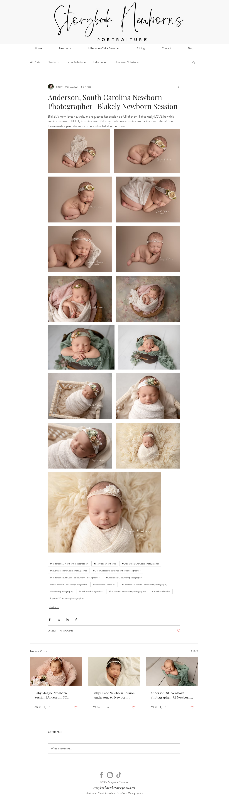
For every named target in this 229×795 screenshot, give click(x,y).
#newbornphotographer (91, 591)
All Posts (35, 62)
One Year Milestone (126, 62)
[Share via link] (76, 619)
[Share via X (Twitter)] (58, 619)
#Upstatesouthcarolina (104, 584)
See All (194, 650)
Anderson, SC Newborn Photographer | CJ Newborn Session (170, 695)
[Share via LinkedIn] (67, 619)
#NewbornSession (161, 591)
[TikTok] (119, 775)
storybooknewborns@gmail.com (114, 787)
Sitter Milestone (76, 62)
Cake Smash (100, 62)
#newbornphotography (61, 591)
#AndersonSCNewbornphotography (124, 577)
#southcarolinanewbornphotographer (68, 570)
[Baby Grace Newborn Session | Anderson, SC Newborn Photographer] (114, 671)
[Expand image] (79, 151)
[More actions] (178, 87)
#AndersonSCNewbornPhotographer (69, 563)
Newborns (53, 62)
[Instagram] (110, 775)
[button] (193, 62)
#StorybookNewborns (105, 563)
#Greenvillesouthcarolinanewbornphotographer (116, 570)
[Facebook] (101, 775)
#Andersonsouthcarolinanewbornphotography (144, 584)
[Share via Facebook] (49, 619)
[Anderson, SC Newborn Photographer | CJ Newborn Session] (172, 671)
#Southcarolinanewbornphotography (68, 584)
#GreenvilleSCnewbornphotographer (140, 563)
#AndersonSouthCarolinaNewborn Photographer (74, 577)
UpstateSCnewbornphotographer (67, 598)
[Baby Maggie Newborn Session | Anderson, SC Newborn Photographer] (56, 671)
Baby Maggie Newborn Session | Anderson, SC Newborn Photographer (52, 695)
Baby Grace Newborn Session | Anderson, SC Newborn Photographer (114, 695)
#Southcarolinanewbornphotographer (127, 591)
